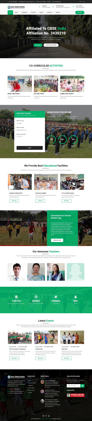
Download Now (57, 240)
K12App (80, 12)
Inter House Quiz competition (51, 399)
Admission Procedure (31, 48)
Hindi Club (38, 349)
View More (14, 200)
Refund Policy (31, 390)
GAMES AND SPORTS (68, 193)
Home (10, 12)
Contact (58, 12)
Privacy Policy (31, 387)
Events (41, 12)
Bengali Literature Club (68, 349)
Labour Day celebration (50, 380)
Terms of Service (32, 383)
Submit (29, 147)
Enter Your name (20, 120)
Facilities (33, 12)
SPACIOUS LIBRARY (14, 193)
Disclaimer (30, 385)
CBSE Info (49, 12)
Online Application (57, 1)
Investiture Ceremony (49, 390)
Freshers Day (12, 349)
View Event (14, 358)
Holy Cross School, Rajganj (46, 418)
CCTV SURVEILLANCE (41, 193)
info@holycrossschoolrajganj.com (27, 1)
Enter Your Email (20, 127)
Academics (24, 12)
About (16, 12)
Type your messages (21, 134)
